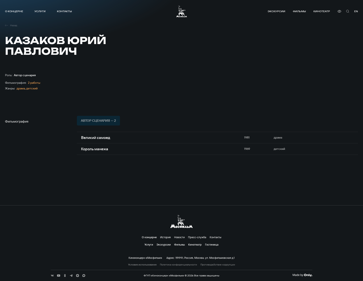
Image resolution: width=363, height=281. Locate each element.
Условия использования (142, 264)
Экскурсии (276, 11)
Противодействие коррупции (217, 264)
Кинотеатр (321, 11)
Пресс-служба (197, 237)
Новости (179, 237)
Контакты (64, 11)
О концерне (14, 11)
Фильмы (299, 11)
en (356, 11)
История (165, 237)
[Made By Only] (302, 275)
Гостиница (211, 244)
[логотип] (181, 11)
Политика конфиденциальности (178, 264)
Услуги (40, 11)
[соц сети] (52, 275)
